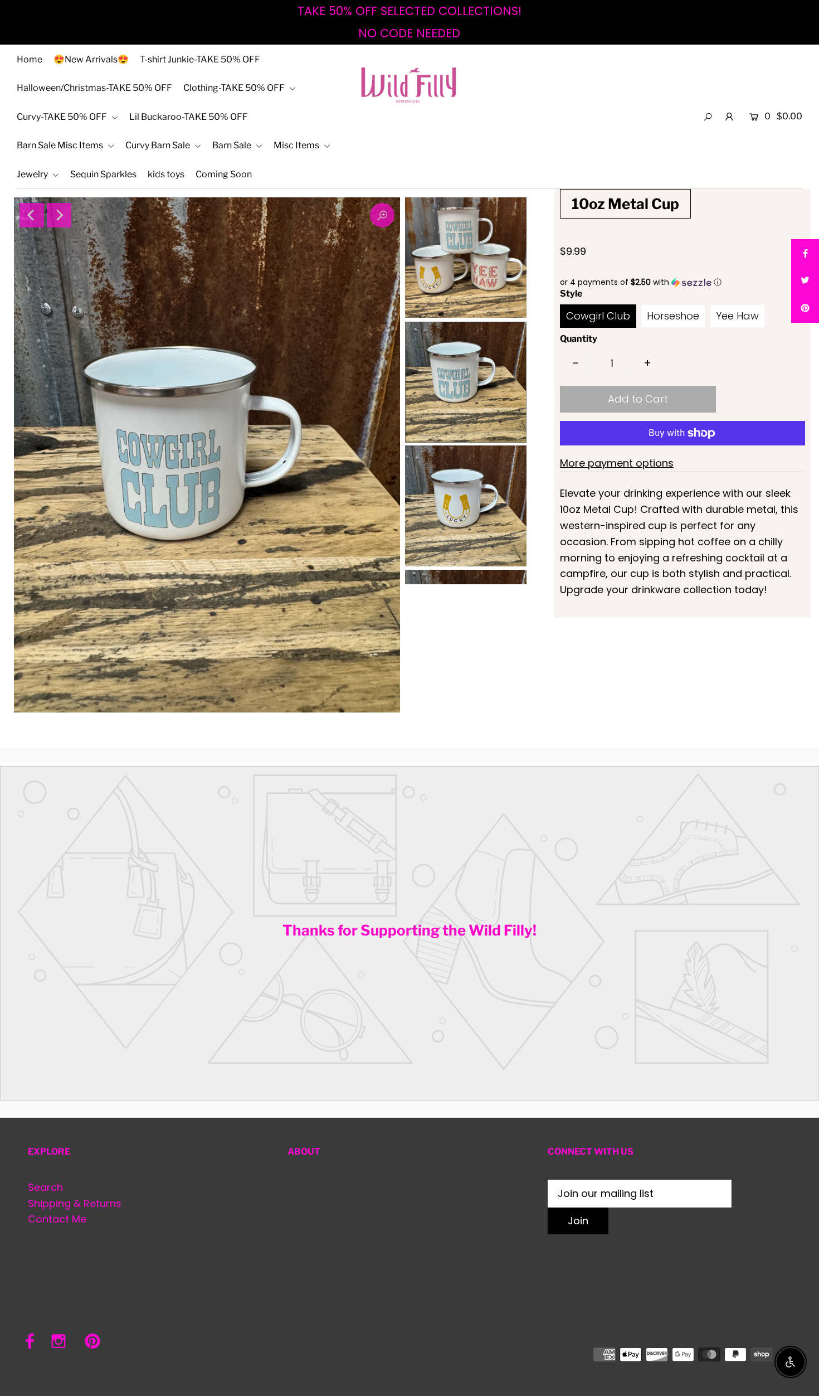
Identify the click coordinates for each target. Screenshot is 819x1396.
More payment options (617, 463)
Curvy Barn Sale (158, 145)
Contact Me (57, 1219)
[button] (682, 282)
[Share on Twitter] (805, 281)
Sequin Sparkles (103, 174)
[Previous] (32, 215)
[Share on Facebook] (805, 253)
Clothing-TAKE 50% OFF (234, 88)
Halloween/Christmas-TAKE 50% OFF (94, 88)
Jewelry (33, 174)
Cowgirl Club (598, 316)
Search (45, 1187)
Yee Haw (737, 316)
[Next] (59, 215)
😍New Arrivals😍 (91, 59)
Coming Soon (224, 174)
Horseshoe (673, 316)
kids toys (166, 174)
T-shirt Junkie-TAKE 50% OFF (200, 59)
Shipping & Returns (74, 1203)
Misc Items (297, 145)
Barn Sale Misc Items (61, 145)
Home (29, 59)
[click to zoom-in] (382, 215)
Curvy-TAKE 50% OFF (63, 117)
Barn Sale (232, 145)
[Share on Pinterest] (805, 309)
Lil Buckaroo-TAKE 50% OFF (188, 117)
